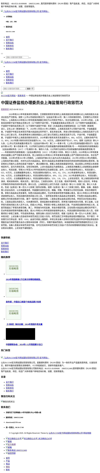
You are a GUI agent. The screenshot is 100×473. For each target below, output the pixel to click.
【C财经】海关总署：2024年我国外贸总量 (24, 324)
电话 (8, 464)
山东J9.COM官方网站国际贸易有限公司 (66, 433)
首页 (8, 37)
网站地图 (87, 433)
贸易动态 (10, 43)
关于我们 (10, 40)
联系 (8, 470)
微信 (8, 467)
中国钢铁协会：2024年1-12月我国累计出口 (24, 344)
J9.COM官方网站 (8, 96)
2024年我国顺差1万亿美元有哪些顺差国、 (24, 279)
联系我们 (10, 49)
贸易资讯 (10, 46)
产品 (8, 461)
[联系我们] (9, 442)
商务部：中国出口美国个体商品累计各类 (23, 302)
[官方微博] (11, 444)
